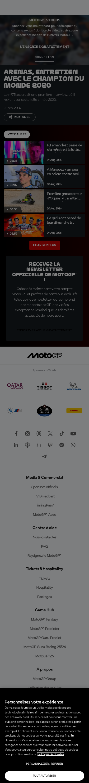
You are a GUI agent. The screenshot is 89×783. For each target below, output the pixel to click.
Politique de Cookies (50, 754)
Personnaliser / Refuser (44, 764)
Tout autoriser (44, 775)
